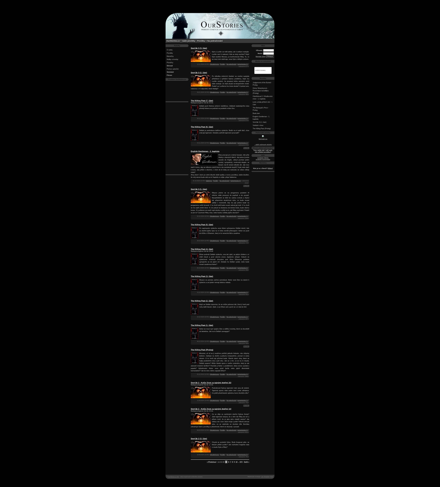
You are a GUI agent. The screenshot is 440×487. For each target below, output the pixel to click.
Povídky (170, 53)
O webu (170, 50)
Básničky (170, 56)
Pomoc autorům (173, 69)
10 (236, 462)
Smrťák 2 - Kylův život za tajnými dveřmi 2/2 (211, 383)
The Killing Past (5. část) (202, 225)
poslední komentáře (263, 159)
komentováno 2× (243, 64)
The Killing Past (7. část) (202, 101)
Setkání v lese (258, 125)
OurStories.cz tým (173, 477)
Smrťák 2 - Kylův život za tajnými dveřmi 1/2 (211, 409)
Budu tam (256, 113)
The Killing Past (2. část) (202, 301)
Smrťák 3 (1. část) (199, 189)
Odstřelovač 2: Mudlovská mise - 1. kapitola (262, 97)
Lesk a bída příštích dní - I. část (263, 103)
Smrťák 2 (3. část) (199, 439)
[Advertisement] (220, 5)
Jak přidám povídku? (263, 152)
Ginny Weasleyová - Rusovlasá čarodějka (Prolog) (260, 90)
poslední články (263, 158)
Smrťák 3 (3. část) (199, 48)
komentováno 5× (243, 454)
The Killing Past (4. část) (202, 249)
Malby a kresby (172, 59)
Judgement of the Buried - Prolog (262, 84)
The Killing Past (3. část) (202, 276)
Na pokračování (231, 64)
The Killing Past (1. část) (202, 325)
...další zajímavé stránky (263, 144)
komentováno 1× (243, 216)
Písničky (170, 62)
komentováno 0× (243, 92)
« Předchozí (211, 462)
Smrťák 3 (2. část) (199, 73)
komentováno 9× (236, 181)
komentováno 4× (243, 240)
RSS (271, 476)
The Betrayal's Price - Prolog (261, 109)
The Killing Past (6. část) (202, 127)
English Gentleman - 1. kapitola (205, 151)
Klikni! (270, 168)
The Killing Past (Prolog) (202, 350)
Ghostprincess (214, 64)
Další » (246, 462)
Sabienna (209, 181)
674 (241, 462)
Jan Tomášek (265, 476)
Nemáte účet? (261, 56)
